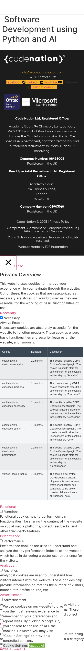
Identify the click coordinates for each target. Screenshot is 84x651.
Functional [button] (8, 507)
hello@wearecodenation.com (42, 72)
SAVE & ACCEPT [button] (12, 649)
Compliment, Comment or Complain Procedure (42, 228)
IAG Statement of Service (43, 231)
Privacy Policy (59, 222)
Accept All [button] (37, 645)
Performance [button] (10, 536)
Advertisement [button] (11, 595)
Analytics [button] (7, 565)
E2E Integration (56, 247)
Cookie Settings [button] (15, 645)
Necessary (12, 318)
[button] (37, 1)
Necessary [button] (8, 313)
